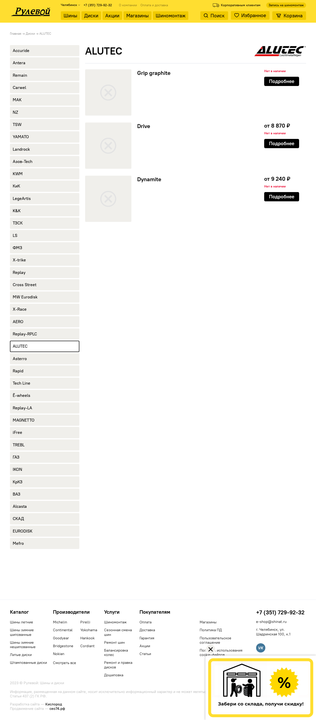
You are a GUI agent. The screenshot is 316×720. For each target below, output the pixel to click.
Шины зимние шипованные (22, 632)
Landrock (21, 149)
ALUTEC (20, 346)
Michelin (60, 622)
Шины (70, 15)
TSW (17, 124)
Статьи (145, 654)
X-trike (19, 260)
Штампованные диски (28, 662)
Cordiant (87, 646)
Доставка (147, 630)
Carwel (19, 87)
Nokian (58, 654)
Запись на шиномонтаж (286, 5)
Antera (19, 62)
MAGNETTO (23, 420)
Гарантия (146, 638)
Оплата (145, 622)
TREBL (19, 444)
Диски (91, 15)
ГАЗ (16, 457)
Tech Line (21, 383)
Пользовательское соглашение (215, 640)
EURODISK (22, 531)
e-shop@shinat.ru (271, 621)
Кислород (53, 704)
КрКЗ (17, 481)
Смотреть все (64, 663)
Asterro (20, 358)
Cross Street (24, 284)
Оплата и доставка (154, 5)
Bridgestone (63, 646)
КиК (16, 186)
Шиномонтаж (171, 15)
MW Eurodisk (25, 297)
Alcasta (20, 506)
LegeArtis (22, 198)
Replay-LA (22, 408)
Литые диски (21, 655)
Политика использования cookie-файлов (221, 652)
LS (15, 235)
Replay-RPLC (25, 334)
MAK (17, 99)
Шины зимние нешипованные (23, 644)
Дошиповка (113, 675)
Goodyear (61, 638)
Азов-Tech (22, 161)
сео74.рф (57, 708)
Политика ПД (211, 630)
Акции (112, 15)
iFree (17, 432)
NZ (15, 112)
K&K (17, 210)
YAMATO (21, 136)
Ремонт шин (114, 642)
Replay (19, 272)
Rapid (18, 371)
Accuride (21, 50)
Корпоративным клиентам (240, 5)
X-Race (20, 309)
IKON (17, 469)
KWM (18, 173)
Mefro (18, 543)
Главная (15, 34)
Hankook (87, 638)
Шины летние (21, 622)
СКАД (18, 518)
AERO (18, 321)
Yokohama (88, 630)
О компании (128, 5)
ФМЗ (17, 247)
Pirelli (85, 622)
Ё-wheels (21, 395)
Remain (20, 75)
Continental (63, 630)
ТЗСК (18, 223)
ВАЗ (16, 494)
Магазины (137, 15)
